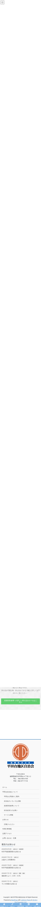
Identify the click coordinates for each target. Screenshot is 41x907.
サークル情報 (8, 815)
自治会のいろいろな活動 (12, 801)
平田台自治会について (10, 792)
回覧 (20, 873)
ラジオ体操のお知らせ (9, 884)
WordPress (14, 900)
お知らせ (5, 819)
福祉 (24, 873)
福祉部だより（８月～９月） (12, 876)
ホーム (4, 787)
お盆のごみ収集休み (8, 859)
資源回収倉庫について (11, 805)
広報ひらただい (9, 824)
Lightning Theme (26, 900)
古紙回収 (21, 849)
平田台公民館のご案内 (11, 796)
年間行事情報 (7, 829)
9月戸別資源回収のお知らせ (11, 851)
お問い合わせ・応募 (9, 838)
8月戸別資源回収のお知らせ (11, 867)
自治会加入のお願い (11, 810)
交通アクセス (7, 833)
